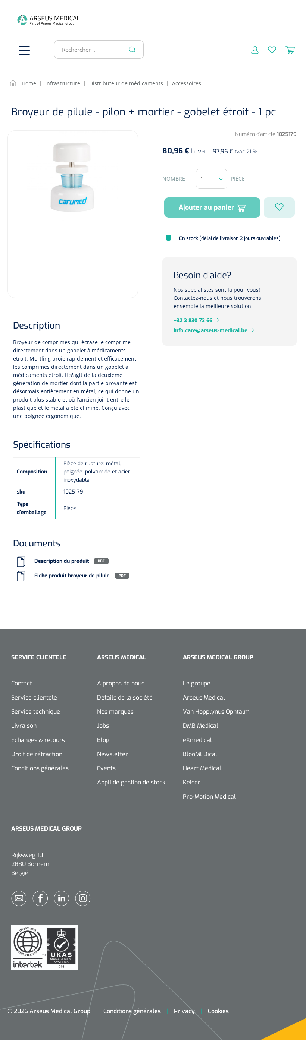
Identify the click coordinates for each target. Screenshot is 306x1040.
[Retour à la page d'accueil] (22, 20)
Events (106, 768)
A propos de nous (120, 683)
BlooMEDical (200, 754)
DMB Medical (200, 726)
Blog (103, 740)
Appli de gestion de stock (131, 782)
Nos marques (115, 712)
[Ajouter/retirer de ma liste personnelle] (279, 207)
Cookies (218, 1011)
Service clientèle (34, 697)
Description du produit (61, 561)
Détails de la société (125, 697)
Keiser (191, 782)
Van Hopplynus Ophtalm (216, 712)
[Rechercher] (132, 49)
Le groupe (196, 683)
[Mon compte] (250, 49)
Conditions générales (40, 768)
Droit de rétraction (36, 754)
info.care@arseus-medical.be (210, 330)
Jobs (103, 726)
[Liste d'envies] (267, 49)
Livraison (24, 726)
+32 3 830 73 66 (193, 320)
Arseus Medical (204, 697)
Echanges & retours (38, 740)
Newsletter (112, 754)
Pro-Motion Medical (209, 796)
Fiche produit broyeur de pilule (72, 575)
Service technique (35, 712)
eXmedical (197, 740)
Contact (21, 683)
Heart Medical (202, 768)
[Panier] (285, 49)
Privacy (184, 1011)
